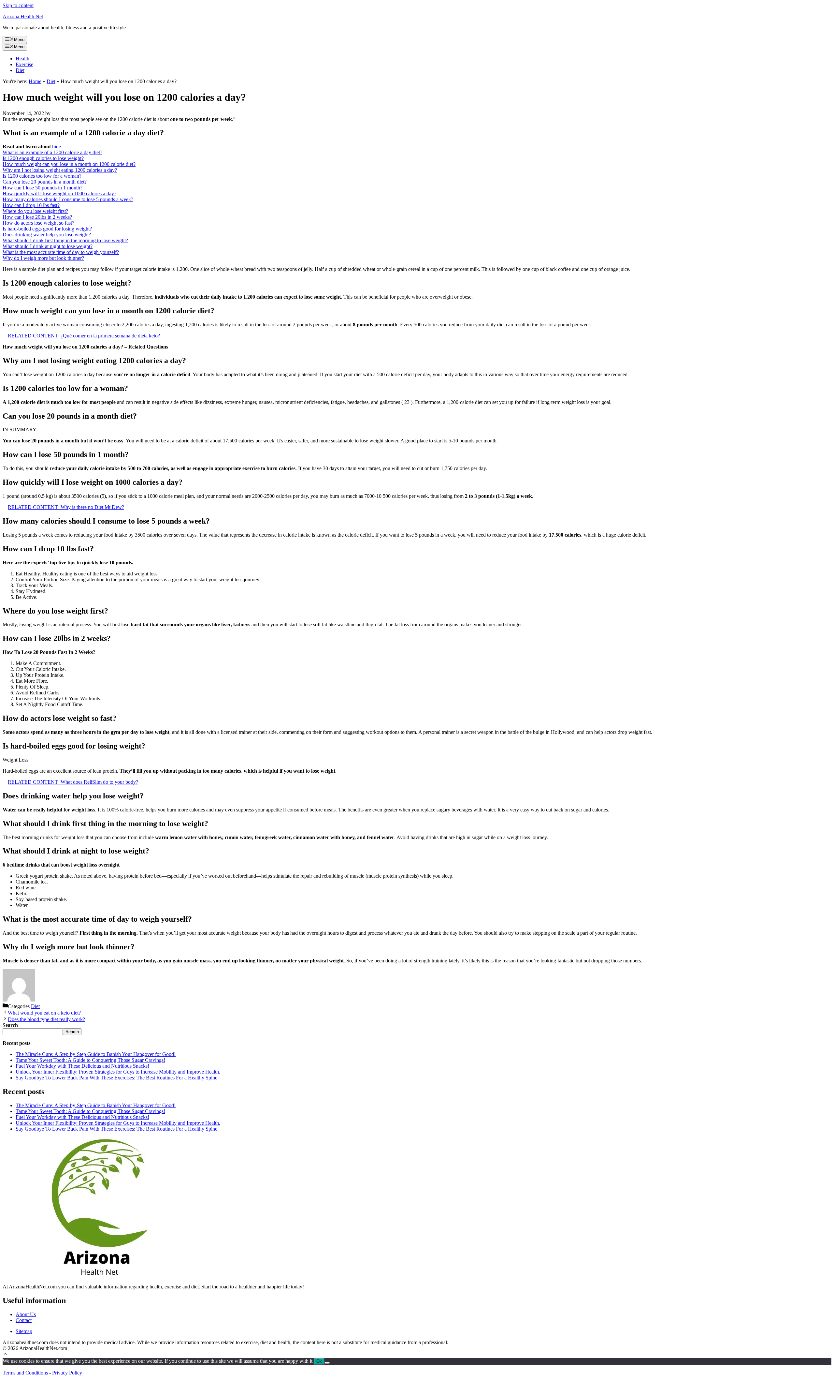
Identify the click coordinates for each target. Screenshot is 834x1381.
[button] (5, 1355)
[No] (327, 1363)
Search (72, 1031)
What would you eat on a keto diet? (44, 1013)
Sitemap (24, 1331)
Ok (319, 1361)
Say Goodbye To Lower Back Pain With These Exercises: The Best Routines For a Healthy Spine (116, 1077)
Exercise (24, 64)
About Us (26, 1314)
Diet (20, 70)
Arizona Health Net (23, 16)
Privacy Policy (67, 1372)
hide (56, 146)
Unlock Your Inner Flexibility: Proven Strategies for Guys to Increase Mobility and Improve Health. (118, 1072)
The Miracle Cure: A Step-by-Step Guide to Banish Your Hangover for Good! (96, 1054)
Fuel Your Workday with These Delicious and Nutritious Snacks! (82, 1066)
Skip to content (18, 5)
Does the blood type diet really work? (46, 1019)
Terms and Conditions (25, 1372)
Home (35, 81)
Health (22, 58)
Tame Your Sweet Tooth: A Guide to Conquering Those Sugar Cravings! (90, 1060)
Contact (24, 1320)
